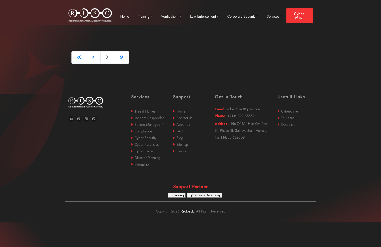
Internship (141, 164)
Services (273, 16)
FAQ (179, 131)
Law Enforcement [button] (203, 16)
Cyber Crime (143, 151)
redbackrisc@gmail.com (238, 109)
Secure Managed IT (149, 124)
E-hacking (177, 195)
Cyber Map (299, 15)
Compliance (143, 131)
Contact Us (184, 118)
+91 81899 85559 (235, 116)
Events (181, 151)
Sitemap (182, 144)
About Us (183, 124)
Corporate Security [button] (241, 16)
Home (124, 16)
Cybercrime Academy (204, 195)
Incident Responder (149, 118)
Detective (288, 124)
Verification (170, 16)
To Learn (287, 118)
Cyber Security (145, 137)
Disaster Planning (147, 157)
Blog (179, 137)
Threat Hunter (144, 111)
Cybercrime (289, 111)
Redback (186, 211)
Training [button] (143, 16)
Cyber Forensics (146, 144)
